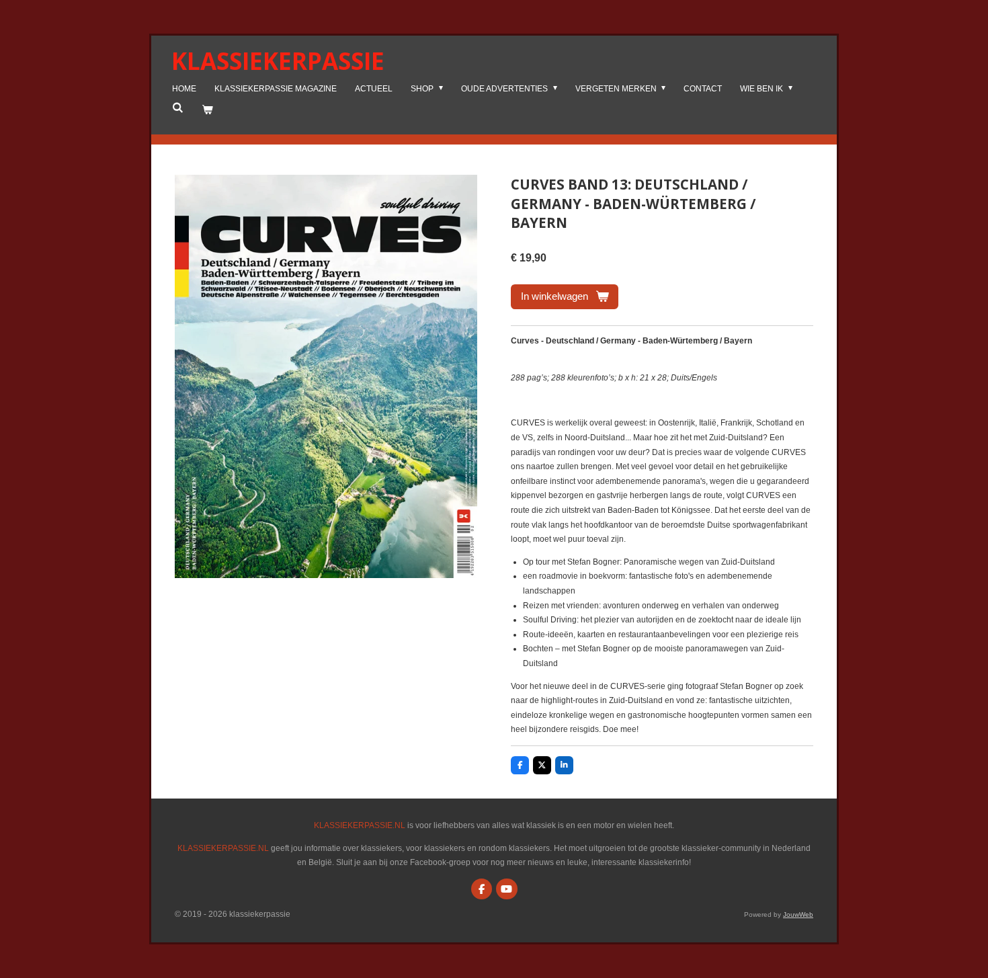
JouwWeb (798, 914)
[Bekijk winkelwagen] (207, 110)
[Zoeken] (178, 107)
